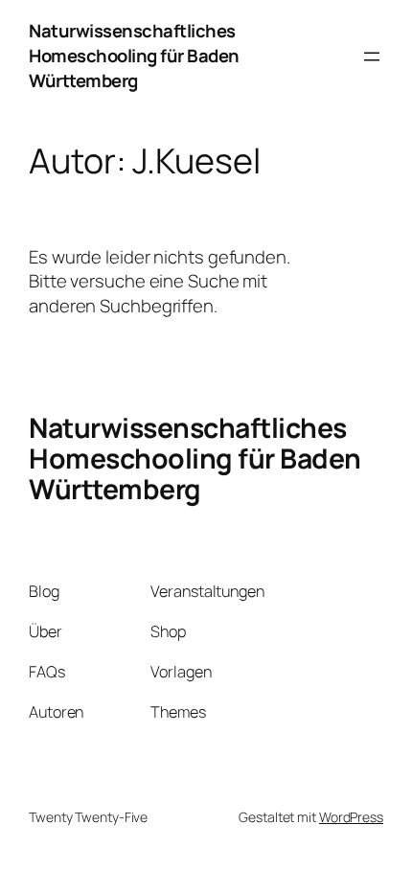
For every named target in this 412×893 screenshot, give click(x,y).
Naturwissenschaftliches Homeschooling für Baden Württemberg (134, 55)
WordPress (351, 817)
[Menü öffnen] (371, 56)
